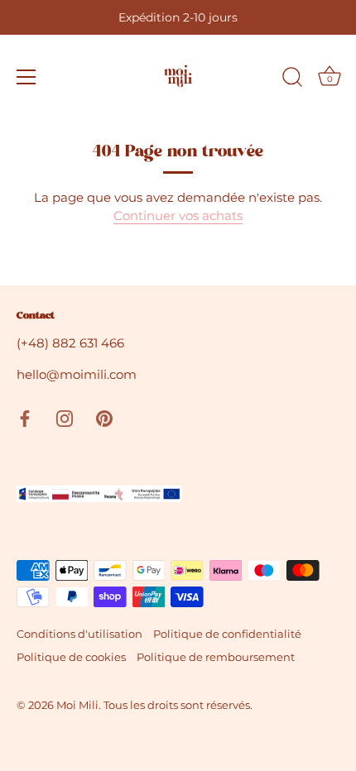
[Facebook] (25, 417)
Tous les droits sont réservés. (178, 705)
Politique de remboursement (216, 657)
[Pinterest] (104, 417)
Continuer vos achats (178, 215)
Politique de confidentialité (227, 634)
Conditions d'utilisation (79, 634)
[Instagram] (64, 417)
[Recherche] (292, 79)
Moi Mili (77, 705)
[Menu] (26, 77)
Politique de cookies (71, 657)
